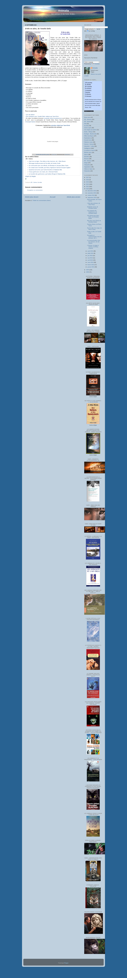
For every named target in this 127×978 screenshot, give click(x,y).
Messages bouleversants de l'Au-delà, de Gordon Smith (44, 163)
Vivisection (87, 171)
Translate (97, 63)
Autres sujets (87, 127)
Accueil (52, 197)
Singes (86, 162)
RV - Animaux (88, 160)
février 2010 (91, 264)
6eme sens (87, 117)
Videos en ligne (88, 169)
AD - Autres (34, 182)
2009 (87, 269)
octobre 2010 (91, 195)
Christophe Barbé (30, 122)
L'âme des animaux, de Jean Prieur (93, 204)
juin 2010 (90, 255)
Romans (86, 158)
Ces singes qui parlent (90, 129)
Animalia (63, 10)
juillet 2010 (91, 253)
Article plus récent (31, 197)
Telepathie (87, 164)
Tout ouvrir (87, 57)
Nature (86, 154)
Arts (85, 123)
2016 (87, 179)
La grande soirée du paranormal (53, 118)
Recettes (86, 156)
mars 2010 (91, 262)
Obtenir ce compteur (89, 111)
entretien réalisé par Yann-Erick (60, 125)
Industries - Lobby (89, 146)
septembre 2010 (92, 197)
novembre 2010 (92, 193)
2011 (87, 186)
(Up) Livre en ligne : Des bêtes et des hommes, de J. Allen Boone (47, 161)
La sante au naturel (89, 150)
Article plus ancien (73, 197)
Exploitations (87, 138)
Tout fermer (94, 57)
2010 (87, 188)
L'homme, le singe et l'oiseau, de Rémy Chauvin (93, 247)
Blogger (66, 963)
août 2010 (90, 251)
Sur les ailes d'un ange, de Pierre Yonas (94, 228)
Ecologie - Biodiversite (90, 133)
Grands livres (87, 140)
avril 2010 (90, 260)
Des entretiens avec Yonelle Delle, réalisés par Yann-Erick (42, 116)
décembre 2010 (92, 190)
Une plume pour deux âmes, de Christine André (93, 217)
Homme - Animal (88, 144)
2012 (87, 184)
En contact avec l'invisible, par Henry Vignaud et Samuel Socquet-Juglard (49, 167)
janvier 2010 (91, 267)
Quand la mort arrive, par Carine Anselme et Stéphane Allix (45, 169)
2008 (87, 272)
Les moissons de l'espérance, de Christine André (92, 212)
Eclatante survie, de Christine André (92, 207)
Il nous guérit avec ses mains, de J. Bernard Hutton (43, 172)
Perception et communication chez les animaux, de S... (94, 237)
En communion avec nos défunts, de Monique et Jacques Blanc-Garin (48, 165)
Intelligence (87, 148)
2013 (87, 182)
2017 (87, 177)
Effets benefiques (89, 136)
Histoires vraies (88, 142)
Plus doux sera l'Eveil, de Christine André (94, 221)
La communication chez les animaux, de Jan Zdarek (93, 242)
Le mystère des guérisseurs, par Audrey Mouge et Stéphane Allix (47, 174)
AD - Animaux (88, 119)
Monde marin (87, 152)
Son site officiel (30, 114)
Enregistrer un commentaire (35, 190)
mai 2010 (90, 258)
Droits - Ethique (88, 131)
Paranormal (67, 154)
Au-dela (40, 182)
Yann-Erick (54, 154)
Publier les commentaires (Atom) (42, 200)
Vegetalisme (87, 167)
